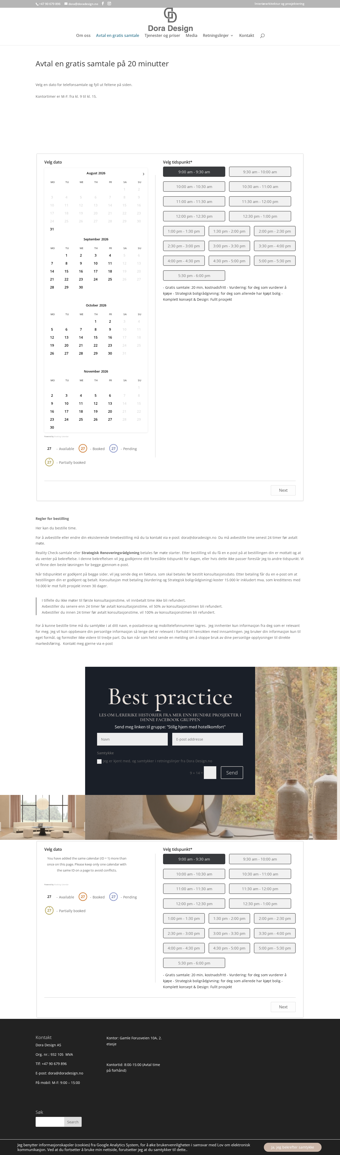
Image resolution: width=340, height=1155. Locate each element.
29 (66, 287)
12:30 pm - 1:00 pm (260, 216)
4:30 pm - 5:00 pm (229, 260)
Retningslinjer (216, 36)
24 (96, 279)
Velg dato (53, 162)
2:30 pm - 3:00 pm (184, 245)
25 (110, 279)
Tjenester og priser (162, 36)
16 (81, 271)
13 (66, 337)
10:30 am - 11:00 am (260, 186)
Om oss (83, 36)
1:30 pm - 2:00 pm (229, 231)
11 (110, 263)
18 (110, 271)
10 (96, 263)
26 (52, 353)
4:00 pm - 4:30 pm (184, 260)
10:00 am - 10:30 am (194, 186)
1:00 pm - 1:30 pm (184, 231)
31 (52, 229)
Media (191, 36)
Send (232, 772)
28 (52, 287)
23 (81, 279)
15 (66, 271)
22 (66, 279)
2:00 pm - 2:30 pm (275, 231)
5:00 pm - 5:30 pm (275, 260)
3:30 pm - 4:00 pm (275, 245)
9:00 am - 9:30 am (194, 171)
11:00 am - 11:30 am (194, 201)
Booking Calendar (61, 436)
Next (283, 490)
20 (66, 345)
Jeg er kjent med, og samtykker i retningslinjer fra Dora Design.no (157, 761)
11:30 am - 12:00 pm (260, 201)
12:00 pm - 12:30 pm (194, 216)
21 (52, 279)
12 (52, 337)
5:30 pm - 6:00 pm (194, 275)
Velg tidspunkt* (177, 162)
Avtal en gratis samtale (117, 36)
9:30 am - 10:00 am (260, 171)
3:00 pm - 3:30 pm (229, 245)
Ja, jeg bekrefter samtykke (292, 1147)
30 (81, 287)
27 (66, 353)
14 (52, 271)
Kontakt (246, 36)
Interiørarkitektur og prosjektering (279, 4)
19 (52, 345)
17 (96, 271)
